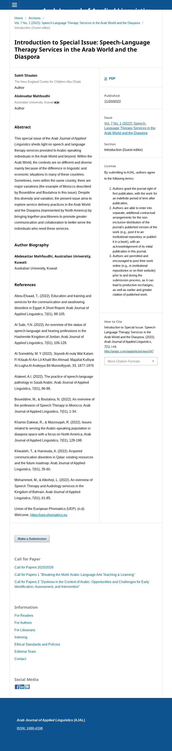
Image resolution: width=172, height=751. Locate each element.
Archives (35, 18)
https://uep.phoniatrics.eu (48, 515)
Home (18, 18)
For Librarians (24, 630)
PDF (112, 78)
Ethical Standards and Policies (37, 644)
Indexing (20, 637)
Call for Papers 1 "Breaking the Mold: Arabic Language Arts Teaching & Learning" (74, 574)
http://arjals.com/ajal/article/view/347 (129, 351)
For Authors (23, 622)
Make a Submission (32, 538)
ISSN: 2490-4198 (30, 728)
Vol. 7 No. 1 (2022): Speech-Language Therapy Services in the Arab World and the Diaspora (77, 23)
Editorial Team (25, 651)
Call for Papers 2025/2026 (33, 567)
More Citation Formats (124, 361)
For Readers (23, 615)
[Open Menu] (14, 5)
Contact (20, 659)
